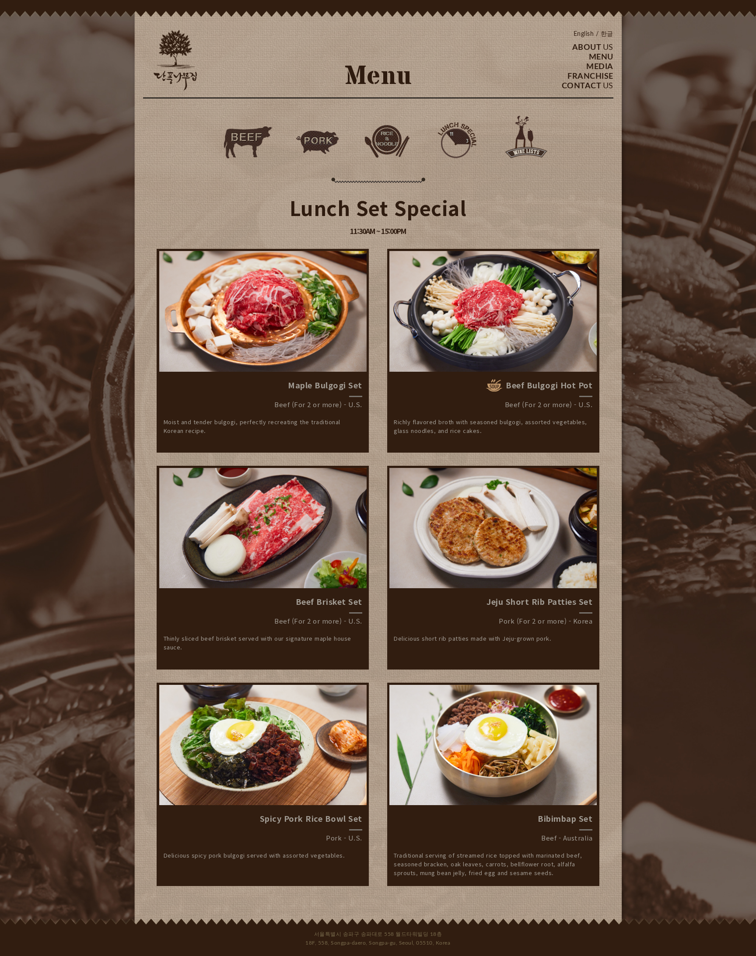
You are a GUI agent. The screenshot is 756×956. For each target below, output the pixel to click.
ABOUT (592, 48)
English (584, 34)
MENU (601, 57)
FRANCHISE (590, 76)
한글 (607, 34)
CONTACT (587, 86)
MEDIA (599, 67)
